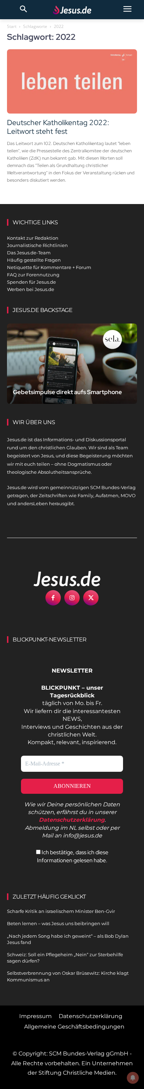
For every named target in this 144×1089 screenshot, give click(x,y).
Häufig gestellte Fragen (34, 260)
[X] (91, 597)
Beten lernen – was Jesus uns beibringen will (58, 923)
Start (11, 26)
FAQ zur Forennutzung (33, 274)
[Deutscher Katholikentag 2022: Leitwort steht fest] (72, 81)
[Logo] (59, 578)
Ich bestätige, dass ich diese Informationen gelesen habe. (72, 856)
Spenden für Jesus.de (31, 282)
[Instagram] (72, 597)
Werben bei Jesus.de (30, 289)
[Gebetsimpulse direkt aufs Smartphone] (72, 364)
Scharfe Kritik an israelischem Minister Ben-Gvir (61, 911)
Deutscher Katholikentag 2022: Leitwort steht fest (58, 127)
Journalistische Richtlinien (37, 245)
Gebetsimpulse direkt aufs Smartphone (67, 392)
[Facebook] (53, 597)
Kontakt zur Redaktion (32, 238)
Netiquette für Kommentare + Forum (49, 267)
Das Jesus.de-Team (29, 252)
